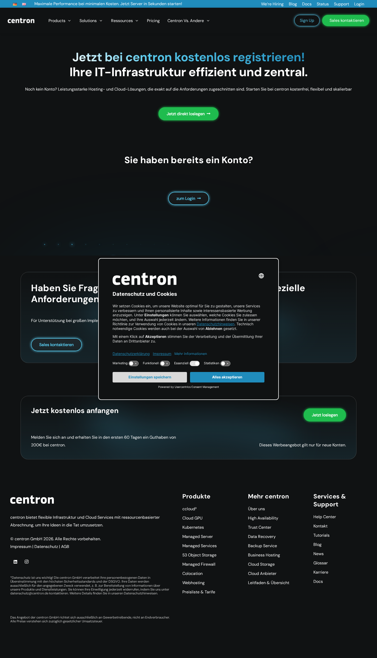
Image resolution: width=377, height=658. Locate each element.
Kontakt (320, 526)
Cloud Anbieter (262, 573)
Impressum (20, 546)
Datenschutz (46, 546)
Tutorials (321, 535)
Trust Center (259, 527)
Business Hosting (264, 555)
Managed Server (197, 536)
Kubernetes (193, 527)
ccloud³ (189, 509)
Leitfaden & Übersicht (268, 582)
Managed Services (199, 545)
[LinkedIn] (15, 562)
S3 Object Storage (199, 555)
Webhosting (193, 582)
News (318, 553)
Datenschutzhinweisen (140, 593)
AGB (65, 546)
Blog (317, 544)
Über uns (256, 509)
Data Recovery (262, 536)
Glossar (320, 563)
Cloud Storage (261, 564)
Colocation (192, 573)
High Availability (263, 518)
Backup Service (262, 545)
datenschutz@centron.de (29, 593)
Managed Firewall (198, 564)
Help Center (324, 516)
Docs (318, 581)
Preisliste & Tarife (198, 592)
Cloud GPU (192, 518)
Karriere (320, 572)
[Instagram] (26, 562)
